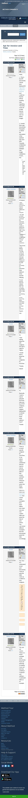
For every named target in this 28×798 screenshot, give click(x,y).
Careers (3, 735)
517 (12, 203)
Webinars (10, 25)
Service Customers (6, 712)
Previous (18, 59)
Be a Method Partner (6, 759)
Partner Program (16, 1)
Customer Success (5, 731)
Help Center (3, 25)
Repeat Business (5, 714)
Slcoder (11, 64)
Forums (15, 25)
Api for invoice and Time (11, 41)
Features (3, 718)
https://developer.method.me (22, 89)
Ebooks (3, 745)
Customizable (4, 717)
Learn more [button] (6, 791)
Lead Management (6, 710)
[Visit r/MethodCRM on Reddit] (25, 18)
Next (23, 59)
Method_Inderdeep (7, 51)
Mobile (3, 721)
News (2, 736)
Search (22, 34)
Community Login (10, 31)
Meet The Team (5, 733)
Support (22, 1)
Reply (23, 69)
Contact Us (4, 738)
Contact (22, 71)
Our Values (4, 730)
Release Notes (22, 25)
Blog (6, 1)
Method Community (7, 40)
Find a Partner (10, 1)
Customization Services (7, 756)
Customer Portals (5, 723)
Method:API (16, 40)
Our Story (3, 728)
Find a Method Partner (7, 758)
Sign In (23, 4)
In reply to (22, 186)
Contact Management (6, 720)
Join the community (20, 31)
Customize (26, 1)
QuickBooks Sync (5, 715)
